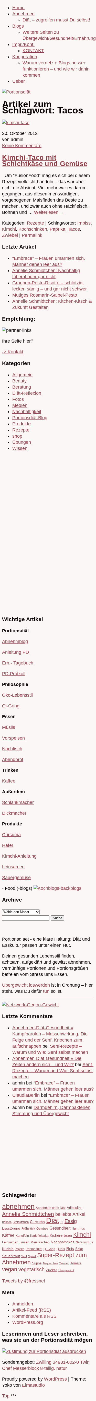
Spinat (32, 1256)
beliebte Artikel (70, 1214)
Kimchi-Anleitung (19, 856)
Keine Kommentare (21, 145)
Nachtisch (12, 748)
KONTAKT (33, 50)
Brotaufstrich (21, 1221)
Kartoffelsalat (39, 1235)
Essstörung (11, 1228)
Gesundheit (59, 1228)
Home (18, 7)
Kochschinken (32, 229)
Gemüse (42, 1228)
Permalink (32, 235)
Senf (24, 1256)
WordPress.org (27, 1322)
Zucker (51, 1270)
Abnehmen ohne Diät (51, 1207)
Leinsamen (13, 866)
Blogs (18, 26)
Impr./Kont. (23, 44)
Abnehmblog (15, 641)
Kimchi (9, 229)
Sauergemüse (16, 877)
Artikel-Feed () (31, 1310)
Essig (71, 1221)
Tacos (74, 229)
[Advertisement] (17, 532)
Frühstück (28, 1228)
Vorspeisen (13, 738)
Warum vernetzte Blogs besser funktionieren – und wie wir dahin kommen (56, 69)
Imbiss (84, 223)
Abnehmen (23, 13)
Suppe (36, 1263)
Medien (19, 405)
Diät (52, 1220)
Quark (61, 1249)
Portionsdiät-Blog (29, 417)
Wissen (19, 448)
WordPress (55, 1379)
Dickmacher (14, 813)
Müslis (8, 727)
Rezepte (35, 223)
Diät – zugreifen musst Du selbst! (56, 19)
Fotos (18, 399)
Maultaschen (39, 1242)
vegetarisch (31, 1269)
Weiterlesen (49, 212)
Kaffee (8, 781)
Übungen (21, 442)
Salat (79, 1249)
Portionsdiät (34, 1249)
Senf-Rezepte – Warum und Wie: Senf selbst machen (52, 1070)
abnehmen (18, 1206)
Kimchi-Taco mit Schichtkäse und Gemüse (44, 161)
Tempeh (64, 1263)
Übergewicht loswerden (26, 985)
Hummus (78, 1228)
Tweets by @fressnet (23, 1280)
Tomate (75, 1263)
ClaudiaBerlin (26, 1095)
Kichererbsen (61, 1235)
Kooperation (24, 56)
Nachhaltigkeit (26, 411)
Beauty (19, 380)
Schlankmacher (18, 802)
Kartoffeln (22, 1235)
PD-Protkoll (13, 673)
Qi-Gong (10, 705)
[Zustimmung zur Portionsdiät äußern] (44, 1351)
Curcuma (11, 834)
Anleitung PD (15, 652)
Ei (61, 1221)
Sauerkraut (11, 1256)
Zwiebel (10, 235)
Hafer (7, 845)
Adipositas (74, 1208)
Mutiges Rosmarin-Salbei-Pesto (44, 295)
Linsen (24, 1242)
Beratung (21, 387)
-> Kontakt (12, 351)
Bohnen (7, 1221)
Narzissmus (84, 1242)
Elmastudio (33, 1385)
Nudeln (8, 1249)
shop (17, 436)
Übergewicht (66, 1270)
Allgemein (22, 374)
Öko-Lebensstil (17, 695)
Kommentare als (34, 1316)
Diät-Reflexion (26, 393)
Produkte (21, 423)
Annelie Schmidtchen (28, 1214)
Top (5, 1395)
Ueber (18, 81)
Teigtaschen (50, 1263)
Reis (70, 1249)
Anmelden (22, 1303)
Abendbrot (12, 759)
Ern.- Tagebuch (17, 663)
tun (47, 991)
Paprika (57, 229)
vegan (9, 1269)
